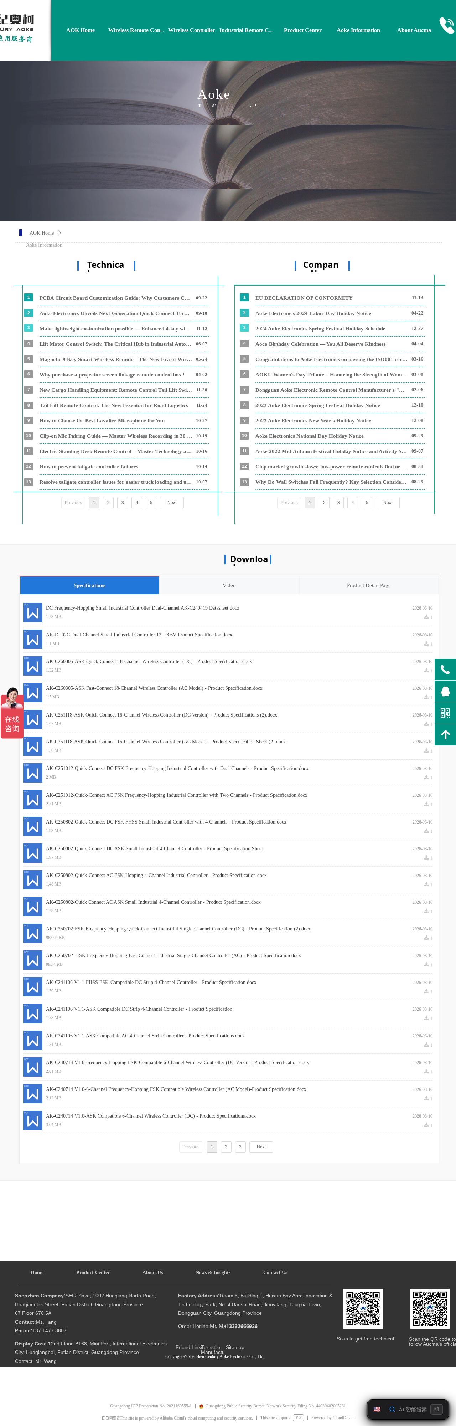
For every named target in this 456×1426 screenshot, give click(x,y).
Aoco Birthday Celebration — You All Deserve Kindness (320, 344)
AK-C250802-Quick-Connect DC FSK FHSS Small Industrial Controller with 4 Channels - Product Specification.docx (166, 822)
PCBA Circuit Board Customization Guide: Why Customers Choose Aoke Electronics (116, 298)
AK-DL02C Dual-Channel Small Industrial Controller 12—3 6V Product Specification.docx (139, 634)
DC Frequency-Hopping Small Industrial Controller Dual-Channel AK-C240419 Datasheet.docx (142, 608)
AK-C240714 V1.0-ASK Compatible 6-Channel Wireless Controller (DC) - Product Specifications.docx (151, 1116)
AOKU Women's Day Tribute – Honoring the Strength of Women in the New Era (331, 375)
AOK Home (42, 233)
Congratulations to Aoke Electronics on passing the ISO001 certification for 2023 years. (331, 359)
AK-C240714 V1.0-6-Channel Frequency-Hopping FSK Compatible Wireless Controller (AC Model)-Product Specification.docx (176, 1089)
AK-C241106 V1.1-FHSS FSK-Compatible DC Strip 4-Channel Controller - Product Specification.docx (151, 982)
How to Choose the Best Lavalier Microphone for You (102, 421)
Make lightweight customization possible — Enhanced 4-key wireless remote (116, 329)
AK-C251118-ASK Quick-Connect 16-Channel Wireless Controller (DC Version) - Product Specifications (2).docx (161, 715)
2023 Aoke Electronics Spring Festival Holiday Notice (317, 405)
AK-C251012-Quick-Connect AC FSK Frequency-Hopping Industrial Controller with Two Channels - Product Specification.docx (176, 795)
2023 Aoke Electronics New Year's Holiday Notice (313, 421)
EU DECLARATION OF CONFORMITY (304, 298)
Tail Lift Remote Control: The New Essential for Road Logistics (114, 405)
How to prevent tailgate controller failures (89, 467)
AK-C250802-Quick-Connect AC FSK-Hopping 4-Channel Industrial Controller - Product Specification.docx (156, 875)
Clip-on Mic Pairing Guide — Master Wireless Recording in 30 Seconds (116, 436)
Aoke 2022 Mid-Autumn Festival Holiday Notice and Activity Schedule (331, 451)
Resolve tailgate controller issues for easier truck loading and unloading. (116, 482)
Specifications (89, 585)
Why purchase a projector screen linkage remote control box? (112, 375)
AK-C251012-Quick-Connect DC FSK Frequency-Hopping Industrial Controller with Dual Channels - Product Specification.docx (177, 768)
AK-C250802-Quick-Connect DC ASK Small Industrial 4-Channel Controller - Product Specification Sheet (154, 848)
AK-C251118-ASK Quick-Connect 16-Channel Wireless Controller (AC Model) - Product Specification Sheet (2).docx (166, 741)
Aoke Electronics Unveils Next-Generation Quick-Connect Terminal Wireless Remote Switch (116, 313)
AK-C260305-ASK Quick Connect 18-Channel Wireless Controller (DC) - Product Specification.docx (149, 661)
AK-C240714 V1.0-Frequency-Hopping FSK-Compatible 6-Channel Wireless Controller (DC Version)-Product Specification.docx (177, 1062)
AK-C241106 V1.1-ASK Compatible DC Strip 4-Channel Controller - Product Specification (139, 1009)
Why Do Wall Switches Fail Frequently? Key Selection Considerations (331, 482)
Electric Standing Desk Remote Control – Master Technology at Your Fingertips (116, 451)
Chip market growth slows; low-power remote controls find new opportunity (331, 467)
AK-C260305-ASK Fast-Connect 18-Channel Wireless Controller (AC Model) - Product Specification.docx (154, 688)
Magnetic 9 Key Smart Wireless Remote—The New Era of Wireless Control (116, 359)
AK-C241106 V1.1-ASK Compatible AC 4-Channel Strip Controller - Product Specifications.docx (145, 1035)
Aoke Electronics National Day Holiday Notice (309, 436)
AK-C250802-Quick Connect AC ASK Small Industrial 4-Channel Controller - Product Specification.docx (153, 902)
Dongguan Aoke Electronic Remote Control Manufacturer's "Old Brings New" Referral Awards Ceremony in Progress (331, 390)
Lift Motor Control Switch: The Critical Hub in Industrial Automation (116, 344)
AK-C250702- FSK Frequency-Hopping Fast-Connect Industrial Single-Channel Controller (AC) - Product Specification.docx (173, 955)
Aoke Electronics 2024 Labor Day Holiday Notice (313, 313)
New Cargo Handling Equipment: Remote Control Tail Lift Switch (116, 390)
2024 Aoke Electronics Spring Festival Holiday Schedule (320, 329)
